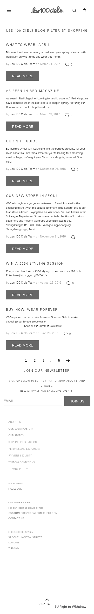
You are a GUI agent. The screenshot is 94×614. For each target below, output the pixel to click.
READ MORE (22, 76)
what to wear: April (28, 45)
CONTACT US (16, 518)
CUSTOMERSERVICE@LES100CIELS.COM (33, 513)
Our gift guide (22, 141)
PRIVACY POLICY (18, 469)
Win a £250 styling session (35, 264)
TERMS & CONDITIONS (21, 463)
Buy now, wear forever (32, 310)
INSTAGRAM (15, 483)
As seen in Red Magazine (32, 91)
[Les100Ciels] (47, 10)
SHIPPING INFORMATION (22, 442)
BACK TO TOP (47, 604)
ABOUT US (14, 422)
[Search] (75, 10)
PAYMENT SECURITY (20, 456)
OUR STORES (16, 436)
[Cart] (84, 10)
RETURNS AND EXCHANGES (24, 449)
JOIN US (77, 401)
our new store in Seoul (32, 196)
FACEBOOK (15, 489)
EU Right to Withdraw (70, 606)
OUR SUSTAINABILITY (21, 429)
